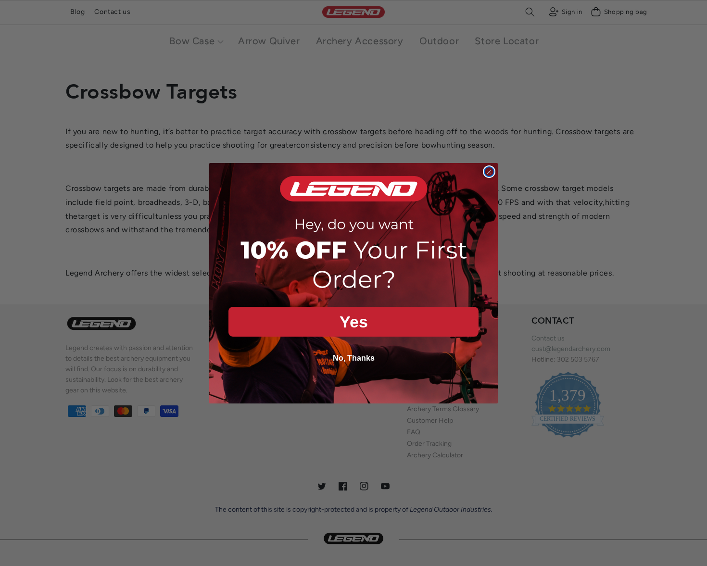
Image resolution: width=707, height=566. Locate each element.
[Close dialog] (489, 171)
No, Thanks (354, 358)
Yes (354, 322)
